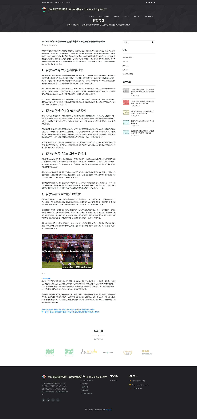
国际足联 (108, 410)
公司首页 (91, 16)
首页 (68, 25)
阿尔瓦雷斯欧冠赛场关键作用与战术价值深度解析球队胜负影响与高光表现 (142, 91)
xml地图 (114, 381)
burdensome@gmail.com (64, 2)
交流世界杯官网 (148, 16)
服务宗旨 (136, 16)
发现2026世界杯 (104, 16)
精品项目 (116, 16)
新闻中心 (126, 16)
